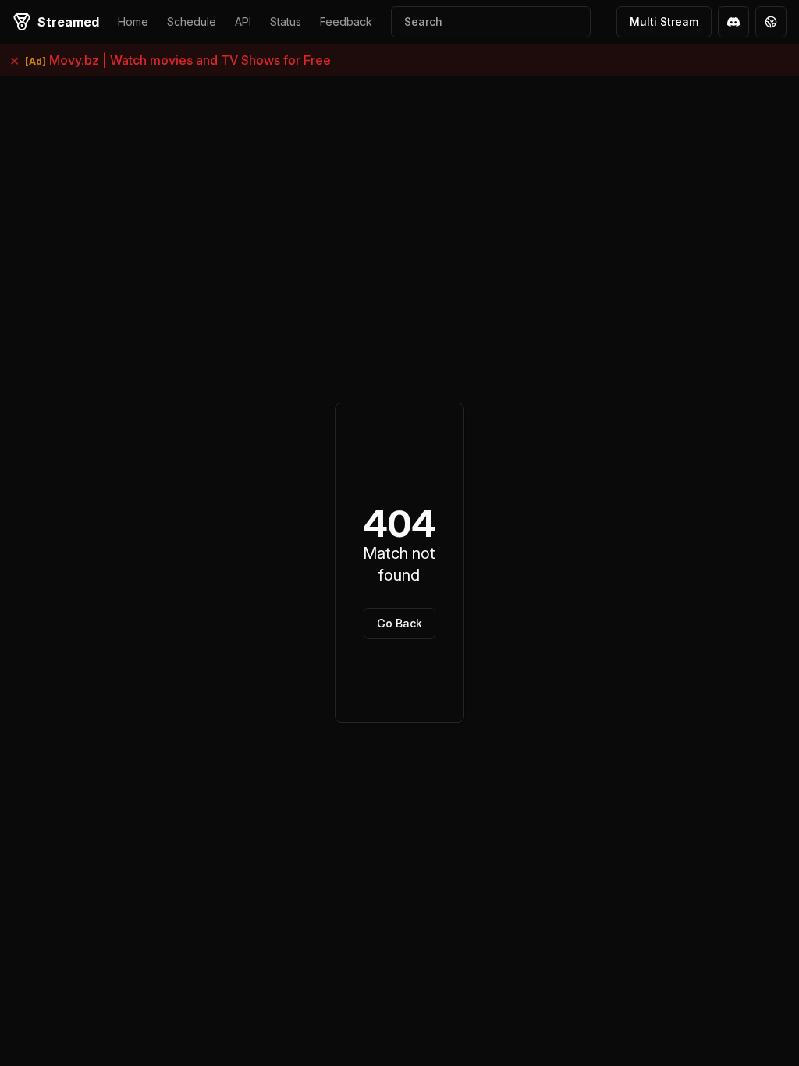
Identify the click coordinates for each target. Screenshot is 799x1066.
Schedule (191, 21)
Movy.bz (74, 60)
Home (133, 21)
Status (285, 21)
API (243, 21)
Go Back (399, 623)
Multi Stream (664, 21)
